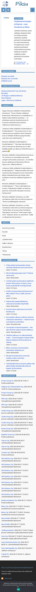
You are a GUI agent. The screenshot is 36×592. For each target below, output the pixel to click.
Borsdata (4, 93)
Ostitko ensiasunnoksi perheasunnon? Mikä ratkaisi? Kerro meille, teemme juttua (19, 293)
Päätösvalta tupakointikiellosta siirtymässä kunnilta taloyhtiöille (17, 302)
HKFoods (4, 399)
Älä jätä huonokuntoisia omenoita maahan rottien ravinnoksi (17, 357)
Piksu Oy (4, 568)
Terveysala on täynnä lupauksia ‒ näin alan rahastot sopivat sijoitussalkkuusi (19, 328)
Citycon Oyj (5, 440)
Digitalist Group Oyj (8, 434)
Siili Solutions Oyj (7, 458)
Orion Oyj (4, 536)
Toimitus (11, 568)
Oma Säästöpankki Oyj (9, 548)
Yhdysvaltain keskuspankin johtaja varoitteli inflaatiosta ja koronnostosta (19, 266)
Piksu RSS (8, 578)
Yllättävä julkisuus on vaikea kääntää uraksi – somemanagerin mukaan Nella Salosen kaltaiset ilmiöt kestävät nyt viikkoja (20, 339)
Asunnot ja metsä (8, 228)
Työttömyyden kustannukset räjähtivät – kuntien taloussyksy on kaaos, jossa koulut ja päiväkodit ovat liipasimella (20, 283)
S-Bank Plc (5, 554)
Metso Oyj (4, 506)
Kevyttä (5, 232)
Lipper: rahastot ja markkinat (11, 100)
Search (32, 10)
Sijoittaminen (19, 18)
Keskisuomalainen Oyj (9, 500)
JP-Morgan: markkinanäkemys (12, 96)
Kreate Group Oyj (7, 428)
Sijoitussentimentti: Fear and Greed (13, 91)
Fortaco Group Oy (7, 381)
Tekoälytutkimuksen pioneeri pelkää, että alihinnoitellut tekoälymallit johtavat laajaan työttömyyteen (20, 366)
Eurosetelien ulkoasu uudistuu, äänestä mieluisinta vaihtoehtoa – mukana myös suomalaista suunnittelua (20, 319)
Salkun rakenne (7, 243)
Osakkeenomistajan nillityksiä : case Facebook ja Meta (22, 24)
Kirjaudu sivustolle (7, 76)
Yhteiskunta (6, 255)
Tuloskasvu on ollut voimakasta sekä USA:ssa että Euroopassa (17, 198)
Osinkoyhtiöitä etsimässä (24, 155)
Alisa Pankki (5, 518)
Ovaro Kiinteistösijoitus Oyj (10, 542)
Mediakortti (29, 568)
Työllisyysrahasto (7, 530)
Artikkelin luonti (6, 81)
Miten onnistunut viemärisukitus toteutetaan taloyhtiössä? (17, 349)
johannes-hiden (20, 64)
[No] (34, 586)
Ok (18, 589)
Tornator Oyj (5, 452)
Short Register (6, 98)
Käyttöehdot (20, 568)
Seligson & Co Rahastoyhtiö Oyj (12, 387)
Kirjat (4, 236)
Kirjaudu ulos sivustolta (9, 78)
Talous (4, 251)
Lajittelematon (7, 239)
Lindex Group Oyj (7, 411)
